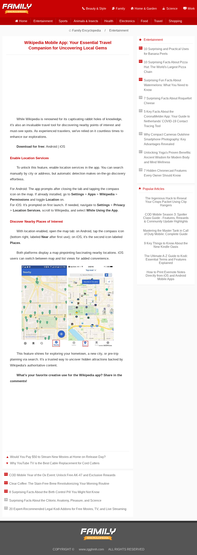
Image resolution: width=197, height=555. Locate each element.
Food (144, 21)
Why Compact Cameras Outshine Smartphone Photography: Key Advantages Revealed (166, 139)
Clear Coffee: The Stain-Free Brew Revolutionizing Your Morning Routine (59, 483)
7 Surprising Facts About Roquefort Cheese (168, 101)
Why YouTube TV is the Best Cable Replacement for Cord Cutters (54, 463)
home (23, 21)
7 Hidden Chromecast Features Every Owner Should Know (165, 173)
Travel (158, 21)
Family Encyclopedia (86, 30)
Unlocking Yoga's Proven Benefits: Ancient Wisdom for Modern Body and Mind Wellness (167, 157)
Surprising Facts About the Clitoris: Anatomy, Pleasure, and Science (55, 500)
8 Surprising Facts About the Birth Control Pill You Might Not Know (54, 492)
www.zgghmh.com (91, 549)
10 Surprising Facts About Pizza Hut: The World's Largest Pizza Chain (166, 67)
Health (108, 21)
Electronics (127, 21)
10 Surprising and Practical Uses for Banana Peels (166, 51)
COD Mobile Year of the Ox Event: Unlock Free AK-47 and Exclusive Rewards (62, 475)
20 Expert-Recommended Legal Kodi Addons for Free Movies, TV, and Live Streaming (67, 509)
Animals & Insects (86, 21)
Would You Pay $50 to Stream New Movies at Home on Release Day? (58, 456)
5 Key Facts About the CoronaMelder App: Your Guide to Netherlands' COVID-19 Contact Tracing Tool (167, 119)
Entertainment (43, 21)
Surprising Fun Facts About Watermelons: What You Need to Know (166, 85)
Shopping (175, 21)
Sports (63, 21)
